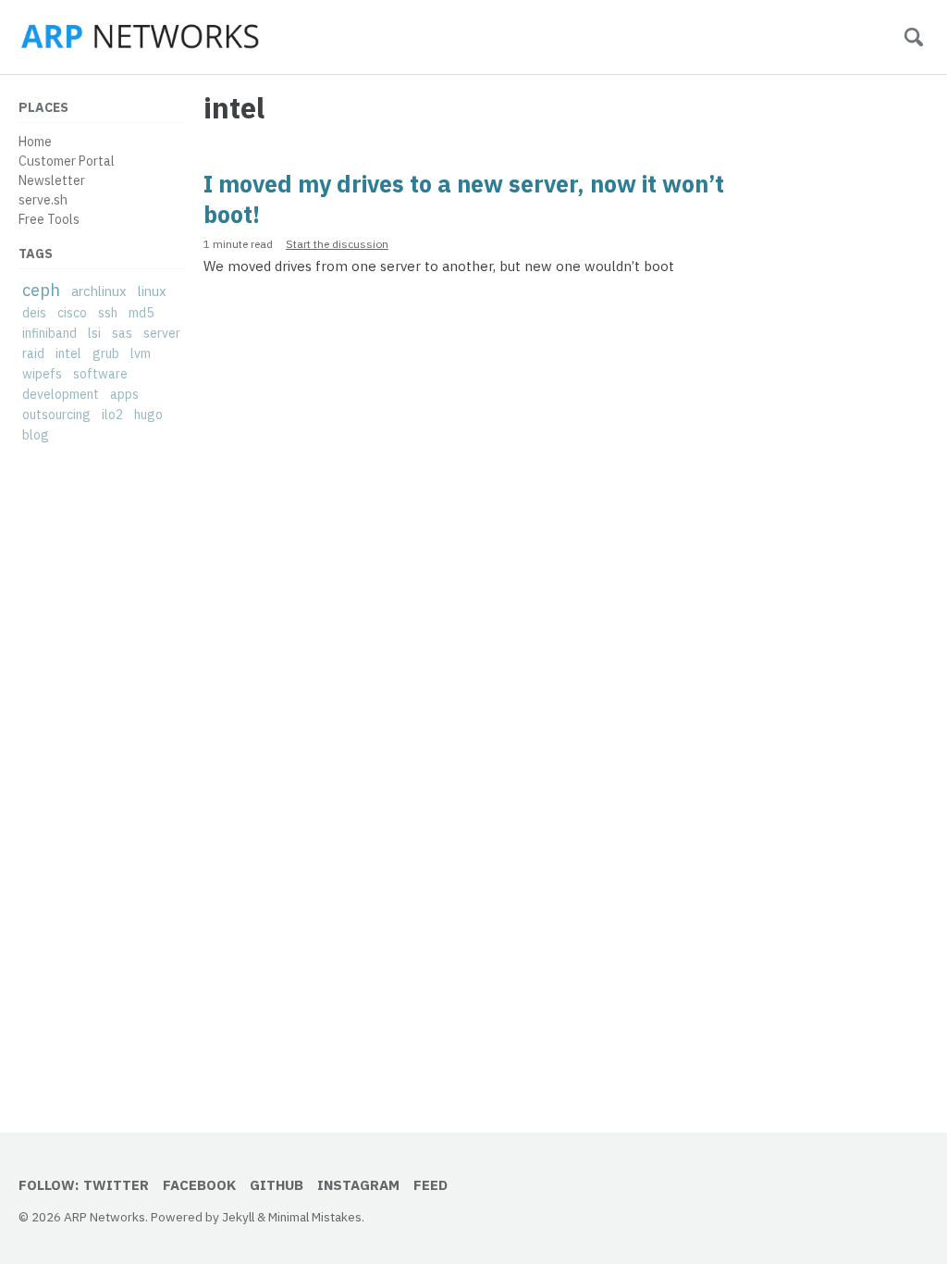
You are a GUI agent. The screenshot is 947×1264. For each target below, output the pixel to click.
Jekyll (238, 1216)
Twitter (116, 1185)
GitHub (276, 1185)
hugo (148, 414)
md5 (141, 312)
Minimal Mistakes (315, 1216)
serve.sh (43, 200)
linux (152, 291)
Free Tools (49, 219)
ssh (107, 312)
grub (105, 353)
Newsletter (51, 180)
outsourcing (56, 414)
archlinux (99, 291)
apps (124, 394)
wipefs (42, 374)
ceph (41, 290)
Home (35, 141)
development (60, 394)
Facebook (199, 1185)
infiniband (49, 333)
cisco (72, 312)
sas (122, 333)
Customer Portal (66, 161)
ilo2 (112, 414)
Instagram (358, 1185)
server (161, 333)
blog (35, 435)
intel (68, 353)
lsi (94, 333)
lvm (140, 353)
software (100, 374)
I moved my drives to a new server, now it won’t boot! (463, 198)
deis (34, 312)
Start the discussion (337, 244)
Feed (430, 1185)
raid (33, 353)
